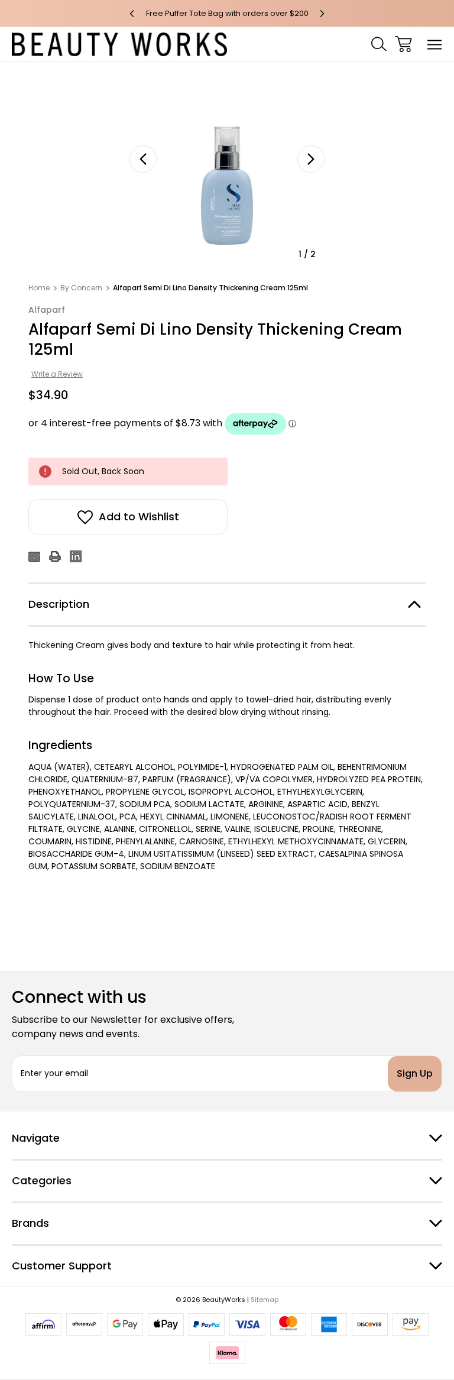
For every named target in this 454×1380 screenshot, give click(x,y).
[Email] (34, 556)
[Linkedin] (76, 556)
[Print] (55, 556)
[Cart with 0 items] (403, 44)
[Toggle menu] (435, 44)
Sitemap (264, 1299)
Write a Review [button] (57, 374)
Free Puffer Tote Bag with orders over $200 (227, 13)
